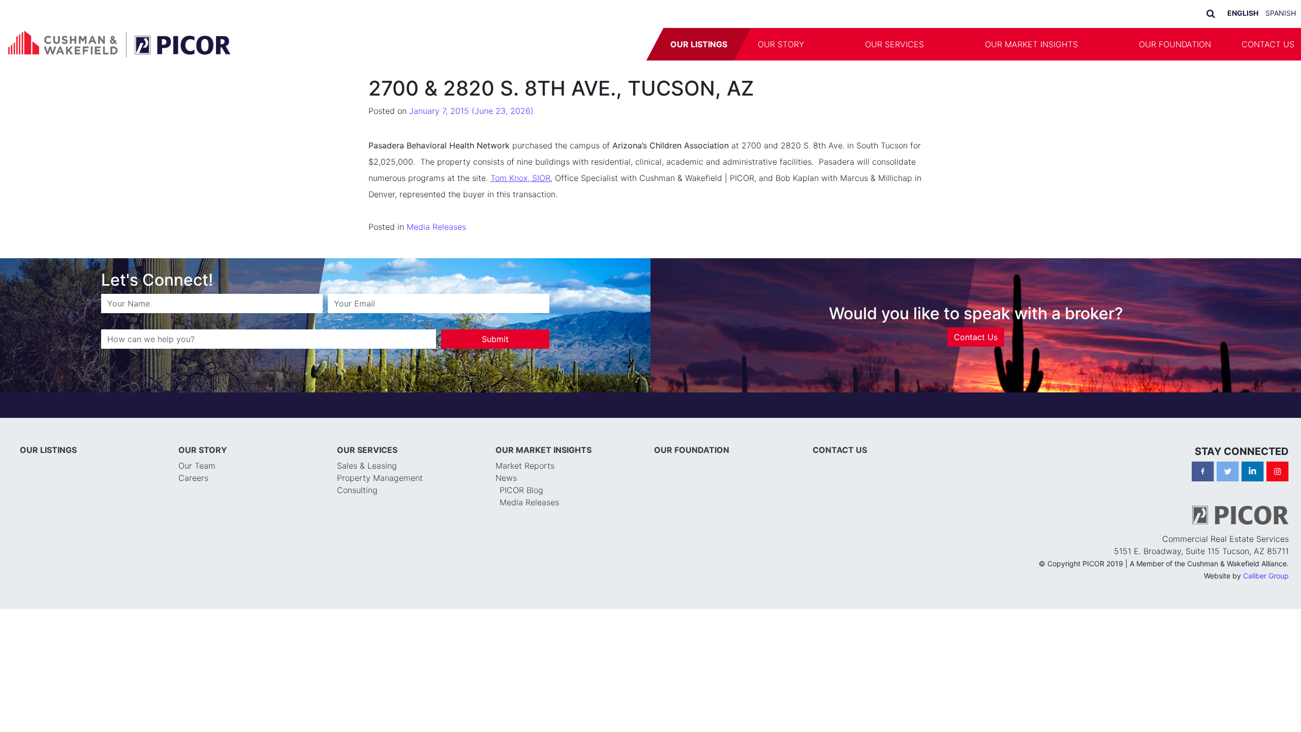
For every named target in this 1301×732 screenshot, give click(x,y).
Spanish (1280, 13)
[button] (834, 44)
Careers (193, 478)
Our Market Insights (1031, 44)
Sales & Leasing (367, 466)
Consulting (357, 490)
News (506, 478)
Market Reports (524, 466)
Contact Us (976, 337)
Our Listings (698, 44)
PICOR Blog (521, 490)
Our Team (196, 466)
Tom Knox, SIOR (520, 178)
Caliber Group (1266, 575)
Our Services (894, 44)
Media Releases (436, 227)
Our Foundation (1175, 44)
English (1242, 13)
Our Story (781, 44)
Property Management (380, 478)
